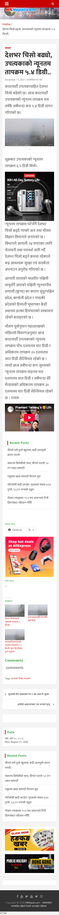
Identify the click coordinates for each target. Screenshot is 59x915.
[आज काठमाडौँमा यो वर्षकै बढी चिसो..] (38, 610)
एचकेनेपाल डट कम (34, 79)
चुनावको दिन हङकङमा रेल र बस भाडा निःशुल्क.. (29, 694)
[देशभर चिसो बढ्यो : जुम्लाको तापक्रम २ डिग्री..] (15, 610)
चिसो (21, 678)
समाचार (8, 48)
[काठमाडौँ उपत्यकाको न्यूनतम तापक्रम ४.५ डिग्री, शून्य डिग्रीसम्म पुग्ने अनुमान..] (15, 634)
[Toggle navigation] (6, 4)
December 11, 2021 (15, 79)
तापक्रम (27, 678)
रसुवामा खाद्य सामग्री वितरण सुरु (24, 476)
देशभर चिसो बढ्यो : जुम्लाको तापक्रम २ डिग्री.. (12, 621)
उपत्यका (14, 678)
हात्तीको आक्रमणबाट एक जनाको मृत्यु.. (34, 704)
